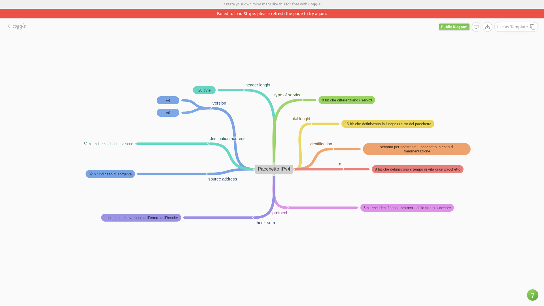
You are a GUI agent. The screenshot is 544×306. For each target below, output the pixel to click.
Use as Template (512, 26)
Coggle (314, 4)
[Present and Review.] (476, 27)
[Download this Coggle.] (487, 26)
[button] (532, 295)
